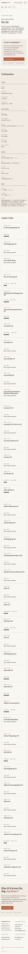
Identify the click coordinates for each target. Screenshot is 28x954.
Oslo (6, 7)
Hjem (2, 7)
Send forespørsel (18, 2)
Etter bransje (18, 928)
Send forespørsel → (10, 59)
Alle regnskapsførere (20, 930)
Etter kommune (18, 925)
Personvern (18, 939)
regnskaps (6, 2)
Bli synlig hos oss (19, 937)
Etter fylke (17, 926)
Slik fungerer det (5, 939)
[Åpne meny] (25, 2)
